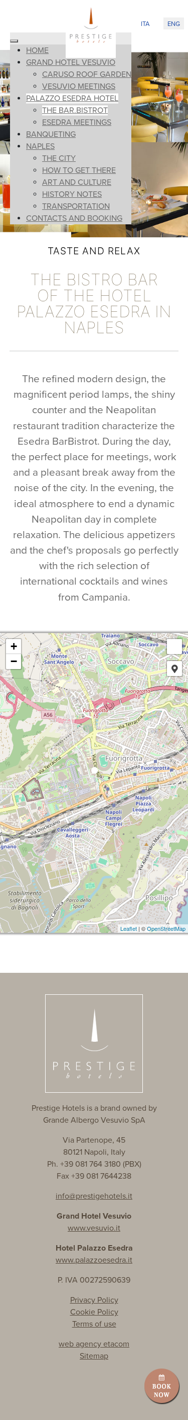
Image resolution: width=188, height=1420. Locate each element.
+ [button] (14, 646)
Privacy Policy (94, 1300)
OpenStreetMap (166, 928)
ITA (145, 24)
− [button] (14, 661)
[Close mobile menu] (14, 40)
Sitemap (94, 1356)
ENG (173, 24)
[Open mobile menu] (21, 21)
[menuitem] (37, 50)
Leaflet (128, 928)
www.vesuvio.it (94, 1228)
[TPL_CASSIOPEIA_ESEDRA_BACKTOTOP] (170, 1401)
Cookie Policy (94, 1312)
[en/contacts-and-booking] (161, 1385)
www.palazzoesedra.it (94, 1260)
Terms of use (94, 1324)
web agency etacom (94, 1344)
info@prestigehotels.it (94, 1196)
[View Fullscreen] (174, 646)
